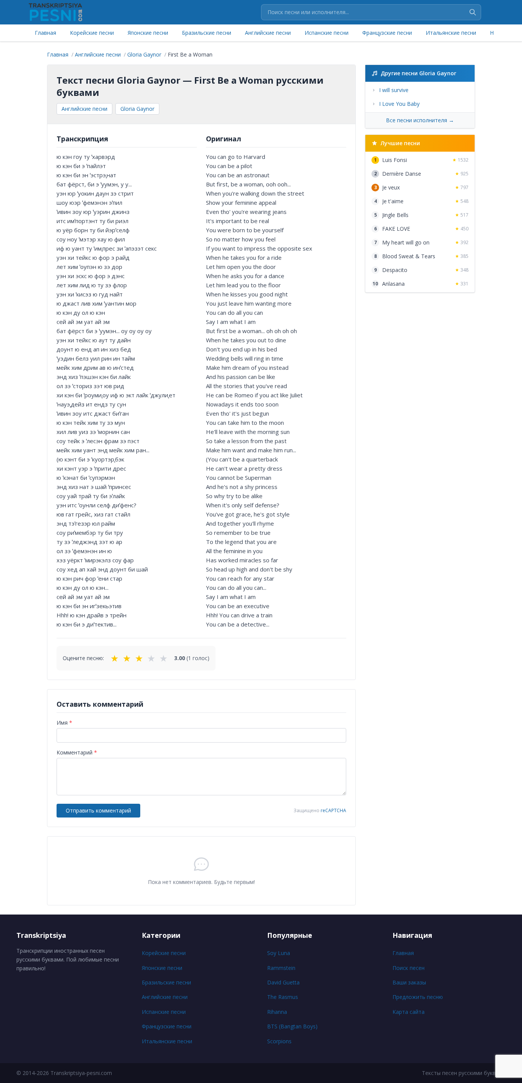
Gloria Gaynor (137, 108)
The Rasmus (282, 996)
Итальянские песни (451, 32)
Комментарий (77, 752)
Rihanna (277, 1011)
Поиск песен (408, 967)
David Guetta (283, 982)
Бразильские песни (206, 32)
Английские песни (268, 32)
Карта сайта (408, 1011)
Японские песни (148, 32)
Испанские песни (327, 32)
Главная (45, 32)
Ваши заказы (409, 982)
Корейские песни (92, 32)
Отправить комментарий (98, 810)
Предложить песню (417, 996)
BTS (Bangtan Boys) (292, 1026)
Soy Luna (278, 953)
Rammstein (281, 967)
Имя (64, 722)
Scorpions (279, 1041)
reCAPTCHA (333, 810)
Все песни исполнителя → (420, 120)
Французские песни (387, 32)
